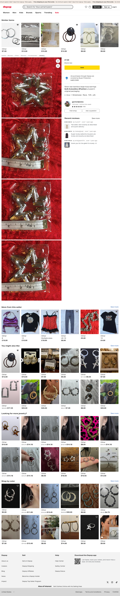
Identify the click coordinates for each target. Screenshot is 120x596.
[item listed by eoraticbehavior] (11, 496)
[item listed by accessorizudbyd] (109, 527)
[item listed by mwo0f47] (109, 360)
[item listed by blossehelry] (30, 428)
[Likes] (86, 7)
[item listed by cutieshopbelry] (11, 527)
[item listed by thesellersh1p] (90, 360)
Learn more (74, 80)
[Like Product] (17, 25)
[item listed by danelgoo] (70, 496)
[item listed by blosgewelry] (50, 428)
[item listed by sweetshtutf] (90, 428)
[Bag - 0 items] (90, 7)
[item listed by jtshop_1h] (50, 360)
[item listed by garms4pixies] (11, 322)
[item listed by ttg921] (109, 496)
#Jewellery (74, 89)
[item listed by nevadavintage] (30, 392)
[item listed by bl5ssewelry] (109, 428)
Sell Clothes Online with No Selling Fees (67, 586)
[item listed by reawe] (70, 527)
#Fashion (83, 89)
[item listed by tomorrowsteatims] (70, 459)
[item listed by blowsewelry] (50, 496)
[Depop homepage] (7, 7)
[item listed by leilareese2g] (50, 527)
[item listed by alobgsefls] (50, 459)
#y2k (66, 89)
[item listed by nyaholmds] (90, 496)
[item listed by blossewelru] (11, 459)
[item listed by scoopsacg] (11, 360)
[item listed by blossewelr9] (30, 527)
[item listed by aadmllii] (90, 527)
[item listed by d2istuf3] (30, 360)
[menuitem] (6, 12)
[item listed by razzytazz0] (70, 360)
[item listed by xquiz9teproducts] (109, 459)
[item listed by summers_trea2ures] (50, 392)
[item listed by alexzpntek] (90, 392)
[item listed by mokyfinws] (11, 392)
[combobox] (48, 7)
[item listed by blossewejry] (30, 459)
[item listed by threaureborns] (70, 392)
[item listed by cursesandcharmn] (11, 428)
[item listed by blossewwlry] (70, 428)
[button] (86, 106)
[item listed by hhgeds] (90, 459)
